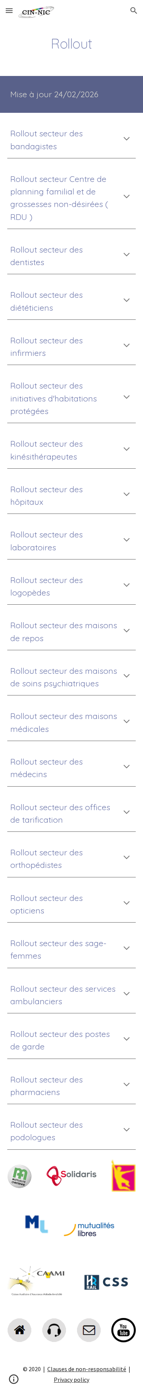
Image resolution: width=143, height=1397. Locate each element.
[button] (9, 10)
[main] (71, 43)
